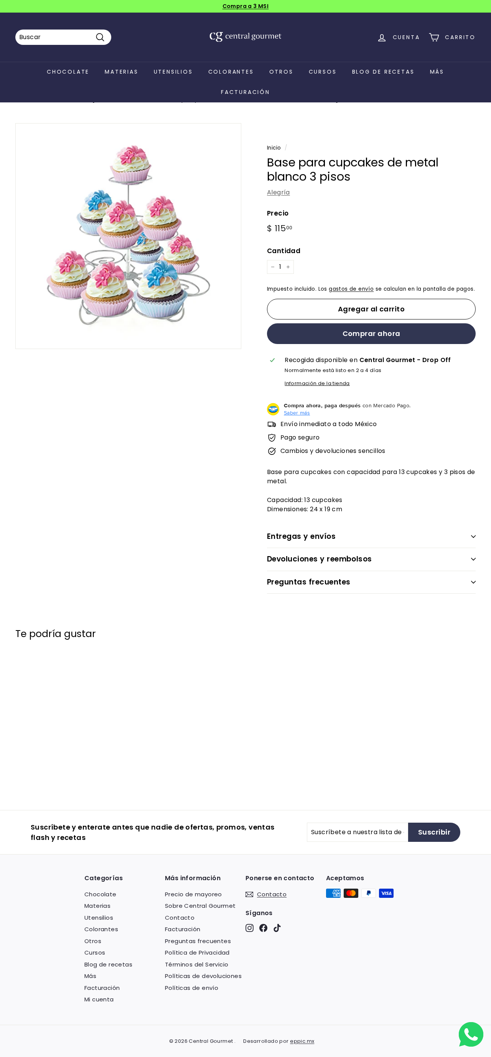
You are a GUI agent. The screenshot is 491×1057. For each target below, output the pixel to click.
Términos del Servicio (196, 964)
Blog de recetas (383, 72)
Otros (281, 72)
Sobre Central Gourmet (200, 906)
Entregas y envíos (301, 536)
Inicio (274, 147)
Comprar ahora (371, 333)
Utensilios (173, 72)
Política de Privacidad (197, 952)
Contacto (179, 918)
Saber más (297, 413)
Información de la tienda (317, 383)
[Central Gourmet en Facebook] (263, 928)
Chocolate (68, 72)
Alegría (278, 192)
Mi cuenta (99, 999)
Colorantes (231, 72)
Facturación (245, 92)
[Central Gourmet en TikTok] (277, 928)
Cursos (323, 72)
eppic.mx (302, 1041)
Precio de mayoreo (193, 894)
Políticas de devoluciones (203, 976)
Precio (277, 213)
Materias (121, 72)
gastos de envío (351, 289)
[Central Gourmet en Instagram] (250, 928)
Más (437, 72)
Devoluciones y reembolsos (319, 559)
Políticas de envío (191, 988)
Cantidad (283, 250)
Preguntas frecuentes (309, 582)
